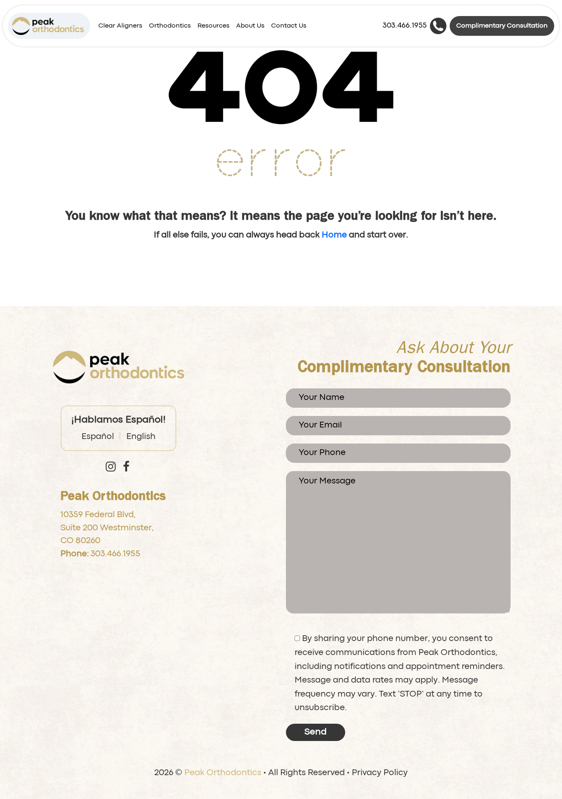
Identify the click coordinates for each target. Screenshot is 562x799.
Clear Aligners (120, 26)
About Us (250, 26)
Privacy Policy (380, 773)
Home (334, 235)
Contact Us (289, 26)
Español (97, 437)
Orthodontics (170, 26)
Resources (213, 26)
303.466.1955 (115, 554)
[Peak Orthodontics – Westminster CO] (48, 26)
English (141, 437)
